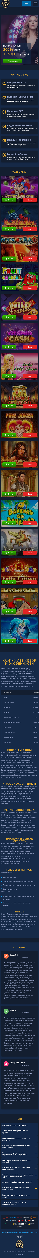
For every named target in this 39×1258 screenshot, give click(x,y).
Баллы (4, 1232)
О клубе (30, 1232)
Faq (36, 1232)
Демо (30, 200)
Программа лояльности (17, 1232)
